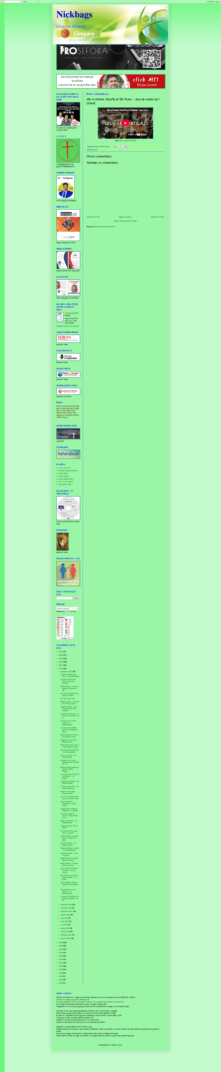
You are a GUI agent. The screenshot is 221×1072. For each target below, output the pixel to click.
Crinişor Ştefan (63, 476)
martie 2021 (65, 932)
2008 (61, 983)
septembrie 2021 (67, 911)
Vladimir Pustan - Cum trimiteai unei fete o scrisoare (68, 709)
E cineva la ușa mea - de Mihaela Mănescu (69, 787)
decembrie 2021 (66, 672)
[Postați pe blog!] (121, 147)
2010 (61, 976)
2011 (60, 973)
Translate (73, 611)
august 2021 (65, 915)
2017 (61, 953)
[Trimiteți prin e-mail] (119, 147)
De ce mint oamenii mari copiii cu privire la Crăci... (69, 798)
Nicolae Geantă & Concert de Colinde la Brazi (69, 736)
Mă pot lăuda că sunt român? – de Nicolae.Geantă (68, 891)
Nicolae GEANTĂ (72, 313)
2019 (61, 946)
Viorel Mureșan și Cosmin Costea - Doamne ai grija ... (69, 838)
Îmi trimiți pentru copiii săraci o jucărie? (68, 832)
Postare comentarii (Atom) (105, 227)
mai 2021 (64, 925)
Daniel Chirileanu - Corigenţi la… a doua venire (68, 804)
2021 (61, 669)
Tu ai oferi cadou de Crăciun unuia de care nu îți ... (69, 816)
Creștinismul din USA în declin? (69, 827)
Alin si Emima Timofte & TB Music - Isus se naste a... (69, 870)
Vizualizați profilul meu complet (67, 326)
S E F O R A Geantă (65, 482)
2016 (61, 956)
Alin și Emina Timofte (127, 140)
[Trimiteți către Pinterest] (127, 147)
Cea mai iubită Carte (67, 698)
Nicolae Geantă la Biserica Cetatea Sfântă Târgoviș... (69, 769)
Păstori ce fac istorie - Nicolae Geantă (68, 793)
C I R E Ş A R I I (64, 468)
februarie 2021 (66, 935)
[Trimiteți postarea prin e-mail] (114, 147)
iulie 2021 (64, 918)
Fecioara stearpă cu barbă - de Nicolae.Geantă (69, 849)
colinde (95, 150)
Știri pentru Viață (64, 484)
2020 (61, 943)
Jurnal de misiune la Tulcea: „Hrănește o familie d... (67, 681)
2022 (61, 665)
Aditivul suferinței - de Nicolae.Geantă (68, 822)
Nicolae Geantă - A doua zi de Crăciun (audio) (69, 703)
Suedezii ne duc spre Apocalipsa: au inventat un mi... (69, 762)
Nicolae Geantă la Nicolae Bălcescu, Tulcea (69, 859)
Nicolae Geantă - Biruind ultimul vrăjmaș (69, 864)
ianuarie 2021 (66, 938)
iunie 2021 (65, 921)
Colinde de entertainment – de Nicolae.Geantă (69, 751)
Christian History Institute (67, 471)
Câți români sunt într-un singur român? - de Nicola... (69, 877)
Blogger (119, 1045)
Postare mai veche (157, 217)
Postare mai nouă (93, 217)
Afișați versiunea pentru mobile (125, 221)
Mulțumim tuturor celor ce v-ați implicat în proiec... (69, 746)
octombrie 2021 (66, 908)
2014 (61, 963)
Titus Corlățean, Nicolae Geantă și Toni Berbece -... (69, 884)
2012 (61, 969)
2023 (61, 662)
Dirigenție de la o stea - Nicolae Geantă (68, 741)
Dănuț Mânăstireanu (66, 479)
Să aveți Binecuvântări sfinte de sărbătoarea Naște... (68, 730)
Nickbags (74, 14)
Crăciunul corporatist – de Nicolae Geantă (69, 782)
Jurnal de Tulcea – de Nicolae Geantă (68, 844)
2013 (61, 966)
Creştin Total (62, 473)
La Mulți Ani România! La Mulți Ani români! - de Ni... (69, 899)
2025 (61, 655)
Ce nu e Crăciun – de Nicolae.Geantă (68, 756)
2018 (61, 949)
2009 (61, 980)
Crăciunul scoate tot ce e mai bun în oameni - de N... (69, 716)
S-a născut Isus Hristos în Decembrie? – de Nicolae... (69, 776)
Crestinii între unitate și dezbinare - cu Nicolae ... (69, 810)
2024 (61, 658)
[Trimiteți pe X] (123, 147)
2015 (61, 959)
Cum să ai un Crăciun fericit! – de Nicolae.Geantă (68, 723)
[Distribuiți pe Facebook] (125, 147)
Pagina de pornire (125, 217)
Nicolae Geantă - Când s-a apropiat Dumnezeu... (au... (69, 688)
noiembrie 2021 (66, 905)
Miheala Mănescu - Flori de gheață (69, 854)
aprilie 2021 (65, 928)
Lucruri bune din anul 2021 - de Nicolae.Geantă (69, 675)
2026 (61, 652)
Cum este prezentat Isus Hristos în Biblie (69, 694)
